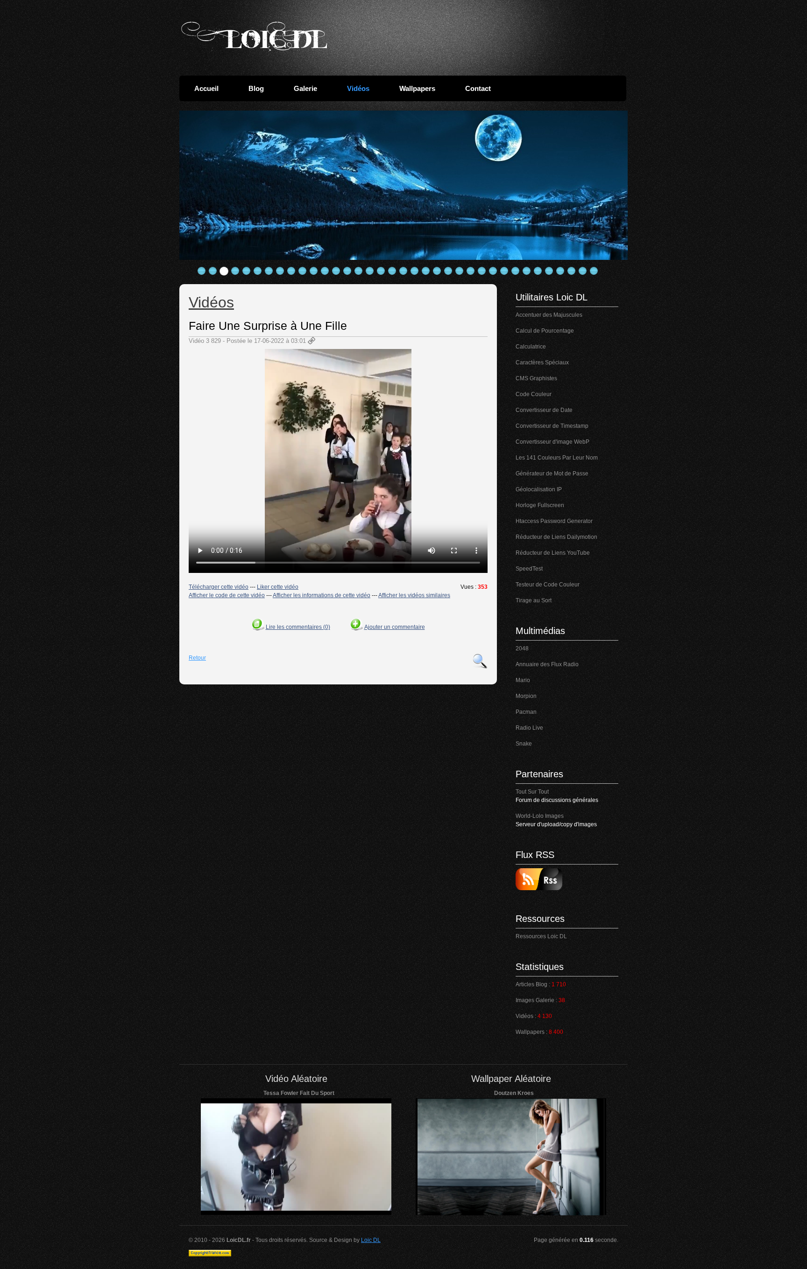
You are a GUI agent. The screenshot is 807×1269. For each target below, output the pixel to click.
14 (347, 271)
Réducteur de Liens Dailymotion (556, 537)
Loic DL (371, 1240)
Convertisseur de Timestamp (552, 426)
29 (515, 271)
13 (336, 271)
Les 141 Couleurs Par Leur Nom (557, 457)
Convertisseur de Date (544, 410)
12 (325, 271)
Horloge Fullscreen (540, 505)
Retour (197, 658)
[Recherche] (480, 661)
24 (459, 271)
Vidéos (358, 88)
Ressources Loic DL (541, 936)
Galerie (305, 88)
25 (470, 271)
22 (437, 271)
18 (392, 271)
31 (538, 271)
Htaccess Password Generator (554, 521)
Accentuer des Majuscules (549, 315)
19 (403, 271)
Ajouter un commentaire (394, 627)
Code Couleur (534, 394)
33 (560, 271)
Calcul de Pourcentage (545, 331)
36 (594, 271)
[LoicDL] (254, 36)
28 (504, 271)
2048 (522, 648)
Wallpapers (417, 88)
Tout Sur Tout (532, 791)
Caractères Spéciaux (542, 362)
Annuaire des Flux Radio (547, 664)
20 (414, 271)
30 (526, 271)
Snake (524, 743)
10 (302, 271)
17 (381, 271)
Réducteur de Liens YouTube (553, 553)
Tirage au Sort (534, 600)
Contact (478, 88)
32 (549, 271)
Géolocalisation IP (539, 489)
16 (370, 271)
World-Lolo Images (540, 816)
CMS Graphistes (536, 378)
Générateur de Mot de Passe (552, 473)
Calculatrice (531, 346)
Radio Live (529, 728)
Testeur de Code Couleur (548, 584)
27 (493, 271)
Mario (523, 680)
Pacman (526, 712)
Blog (256, 88)
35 (583, 271)
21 (426, 271)
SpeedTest (529, 568)
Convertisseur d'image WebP (552, 442)
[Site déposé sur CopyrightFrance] (210, 1254)
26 (482, 271)
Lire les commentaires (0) (298, 627)
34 (571, 271)
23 (448, 271)
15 (358, 271)
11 (314, 271)
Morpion (526, 696)
